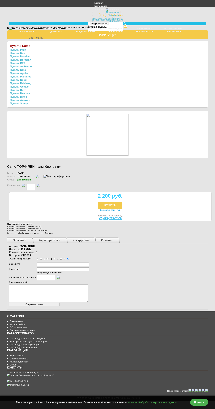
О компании (112, 12)
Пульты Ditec (18, 90)
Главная (98, 3)
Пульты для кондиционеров (25, 344)
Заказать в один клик (110, 210)
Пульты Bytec (18, 96)
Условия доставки (19, 361)
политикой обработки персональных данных (152, 402)
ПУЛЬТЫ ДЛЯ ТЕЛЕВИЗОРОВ (115, 30)
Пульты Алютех (20, 100)
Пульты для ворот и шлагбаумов (27, 338)
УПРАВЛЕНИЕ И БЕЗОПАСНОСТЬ (144, 30)
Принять (199, 402)
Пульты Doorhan (20, 56)
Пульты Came (20, 46)
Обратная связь (18, 327)
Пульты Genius (19, 86)
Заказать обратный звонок (107, 18)
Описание (19, 240)
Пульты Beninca (20, 93)
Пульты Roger (18, 79)
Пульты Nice (17, 53)
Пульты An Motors (21, 66)
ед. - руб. (36, 37)
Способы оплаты (19, 358)
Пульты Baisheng (20, 83)
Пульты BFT (17, 63)
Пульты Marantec (20, 76)
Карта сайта (100, 6)
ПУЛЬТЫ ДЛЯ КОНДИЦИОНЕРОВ (85, 30)
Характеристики (49, 240)
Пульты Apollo (19, 73)
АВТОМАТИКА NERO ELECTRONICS (174, 30)
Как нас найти (17, 324)
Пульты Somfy (19, 103)
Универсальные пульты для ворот (28, 341)
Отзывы (106, 240)
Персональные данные (22, 330)
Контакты (114, 15)
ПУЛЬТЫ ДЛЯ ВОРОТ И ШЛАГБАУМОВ (26, 30)
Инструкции (81, 240)
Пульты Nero (18, 69)
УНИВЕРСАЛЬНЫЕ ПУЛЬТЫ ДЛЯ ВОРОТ (56, 30)
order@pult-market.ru (19, 385)
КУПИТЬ (110, 205)
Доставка (114, 21)
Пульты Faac (18, 49)
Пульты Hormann (20, 59)
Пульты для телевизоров (23, 347)
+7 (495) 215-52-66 (110, 218)
